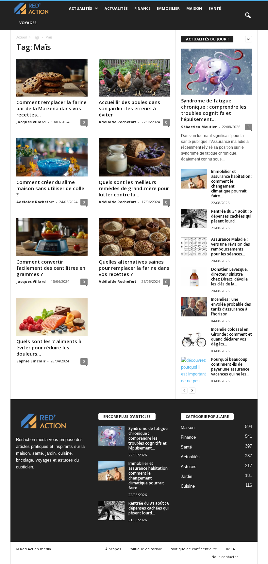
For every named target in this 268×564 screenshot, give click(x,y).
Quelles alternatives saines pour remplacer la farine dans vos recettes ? (134, 267)
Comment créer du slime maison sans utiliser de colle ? (50, 188)
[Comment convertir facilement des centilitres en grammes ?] (52, 237)
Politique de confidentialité (193, 548)
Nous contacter (224, 556)
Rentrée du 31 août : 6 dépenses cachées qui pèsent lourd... (231, 216)
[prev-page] (184, 390)
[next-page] (192, 390)
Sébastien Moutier (199, 126)
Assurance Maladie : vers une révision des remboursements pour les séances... (230, 246)
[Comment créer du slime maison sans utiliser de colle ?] (52, 157)
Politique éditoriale (145, 548)
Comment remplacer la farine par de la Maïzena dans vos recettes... (51, 108)
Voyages (28, 22)
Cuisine (188, 486)
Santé (215, 8)
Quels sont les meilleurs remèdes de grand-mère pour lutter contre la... (134, 188)
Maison (194, 8)
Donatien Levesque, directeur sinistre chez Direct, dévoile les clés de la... (229, 277)
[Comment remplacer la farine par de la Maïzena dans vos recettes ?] (52, 78)
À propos (113, 548)
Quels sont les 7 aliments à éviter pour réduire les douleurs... (48, 347)
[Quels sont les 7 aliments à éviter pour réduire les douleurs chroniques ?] (52, 317)
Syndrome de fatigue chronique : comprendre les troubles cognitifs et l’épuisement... (213, 109)
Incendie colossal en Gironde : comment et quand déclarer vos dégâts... (231, 337)
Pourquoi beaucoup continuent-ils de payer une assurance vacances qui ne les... (230, 367)
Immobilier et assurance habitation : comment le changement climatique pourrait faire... (231, 184)
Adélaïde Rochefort (117, 121)
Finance (142, 8)
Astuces (188, 466)
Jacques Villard (31, 121)
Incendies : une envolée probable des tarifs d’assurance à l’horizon (231, 307)
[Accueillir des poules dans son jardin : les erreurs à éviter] (134, 78)
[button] (248, 15)
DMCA (230, 548)
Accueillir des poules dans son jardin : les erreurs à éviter (129, 108)
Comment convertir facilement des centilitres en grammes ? (50, 267)
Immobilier (168, 8)
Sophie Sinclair (30, 360)
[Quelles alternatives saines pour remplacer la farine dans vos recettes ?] (134, 237)
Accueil (21, 37)
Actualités (80, 8)
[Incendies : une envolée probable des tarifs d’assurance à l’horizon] (194, 306)
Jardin (186, 476)
